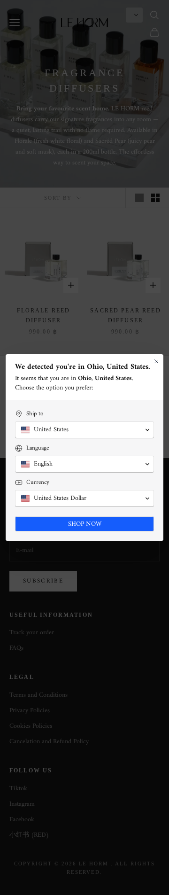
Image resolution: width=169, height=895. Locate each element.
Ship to (34, 414)
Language (37, 448)
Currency (37, 482)
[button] (84, 429)
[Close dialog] (156, 361)
